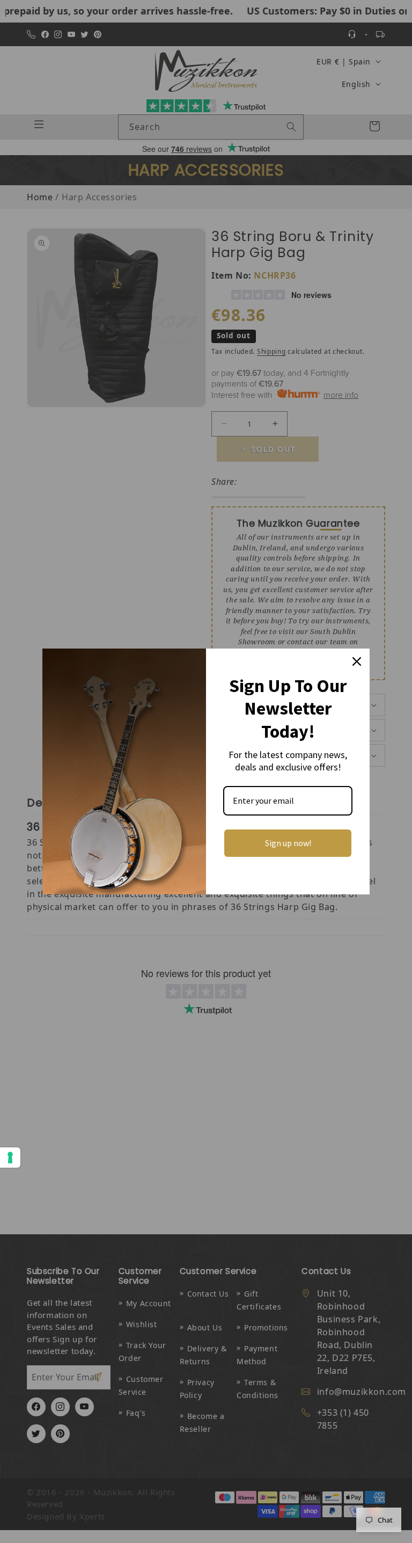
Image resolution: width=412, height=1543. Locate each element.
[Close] (357, 661)
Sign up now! (288, 843)
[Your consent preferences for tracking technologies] (10, 1157)
